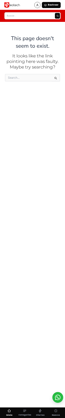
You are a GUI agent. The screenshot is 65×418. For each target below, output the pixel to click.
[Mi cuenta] (37, 5)
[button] (57, 397)
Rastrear (53, 4)
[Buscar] (57, 16)
